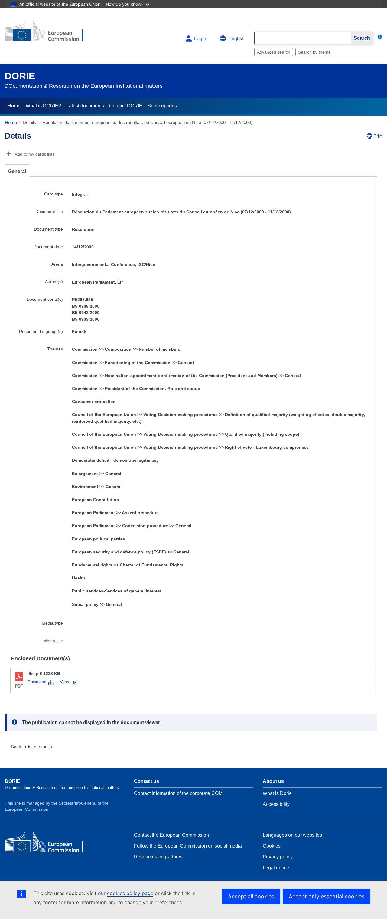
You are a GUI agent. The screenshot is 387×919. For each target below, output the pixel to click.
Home (14, 105)
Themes (55, 348)
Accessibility (276, 804)
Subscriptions (162, 105)
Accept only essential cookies (326, 896)
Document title (49, 211)
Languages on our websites (292, 835)
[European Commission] (49, 34)
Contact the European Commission (171, 835)
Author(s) (54, 281)
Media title (53, 640)
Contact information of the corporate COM (178, 793)
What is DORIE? (43, 105)
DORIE (20, 76)
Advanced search (273, 52)
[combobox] (303, 38)
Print (377, 136)
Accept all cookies (251, 896)
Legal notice (276, 867)
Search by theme (314, 52)
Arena (57, 264)
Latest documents (85, 105)
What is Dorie (277, 793)
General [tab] (17, 171)
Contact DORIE (125, 105)
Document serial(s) (45, 299)
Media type (52, 623)
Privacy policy (278, 856)
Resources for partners (158, 856)
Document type (48, 229)
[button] (29, 746)
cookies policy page (130, 893)
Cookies (272, 845)
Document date (48, 246)
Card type (53, 194)
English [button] (236, 38)
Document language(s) (41, 331)
